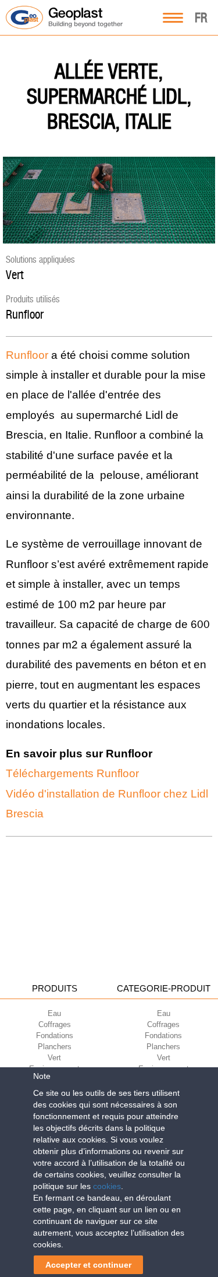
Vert (14, 274)
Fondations (54, 1035)
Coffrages (54, 1024)
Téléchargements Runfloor (72, 773)
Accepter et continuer (88, 1264)
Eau (54, 1013)
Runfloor (25, 314)
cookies (107, 1186)
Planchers (55, 1046)
